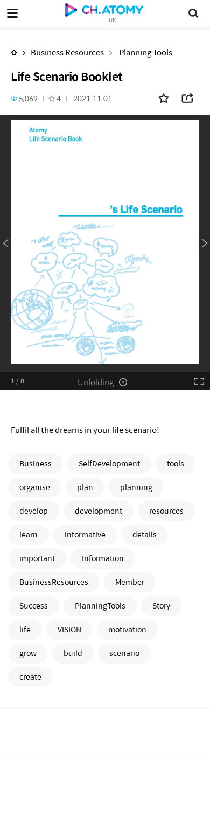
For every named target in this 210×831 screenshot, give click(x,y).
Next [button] (204, 243)
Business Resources (67, 52)
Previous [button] (5, 243)
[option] (105, 243)
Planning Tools (144, 52)
